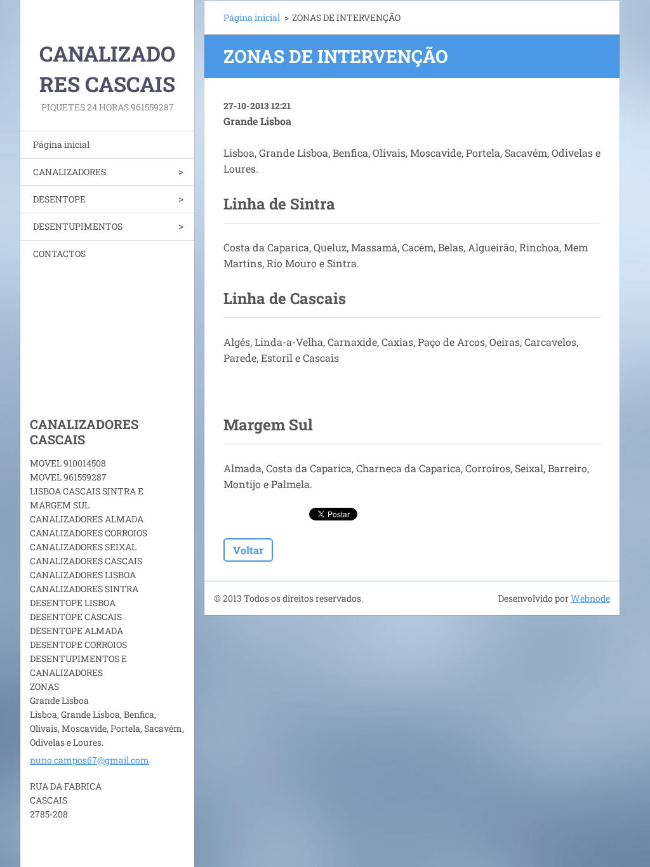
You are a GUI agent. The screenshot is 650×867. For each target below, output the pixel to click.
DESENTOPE (59, 199)
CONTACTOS (59, 254)
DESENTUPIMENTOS (78, 226)
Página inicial (61, 144)
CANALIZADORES (69, 172)
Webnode (590, 598)
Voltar (248, 550)
